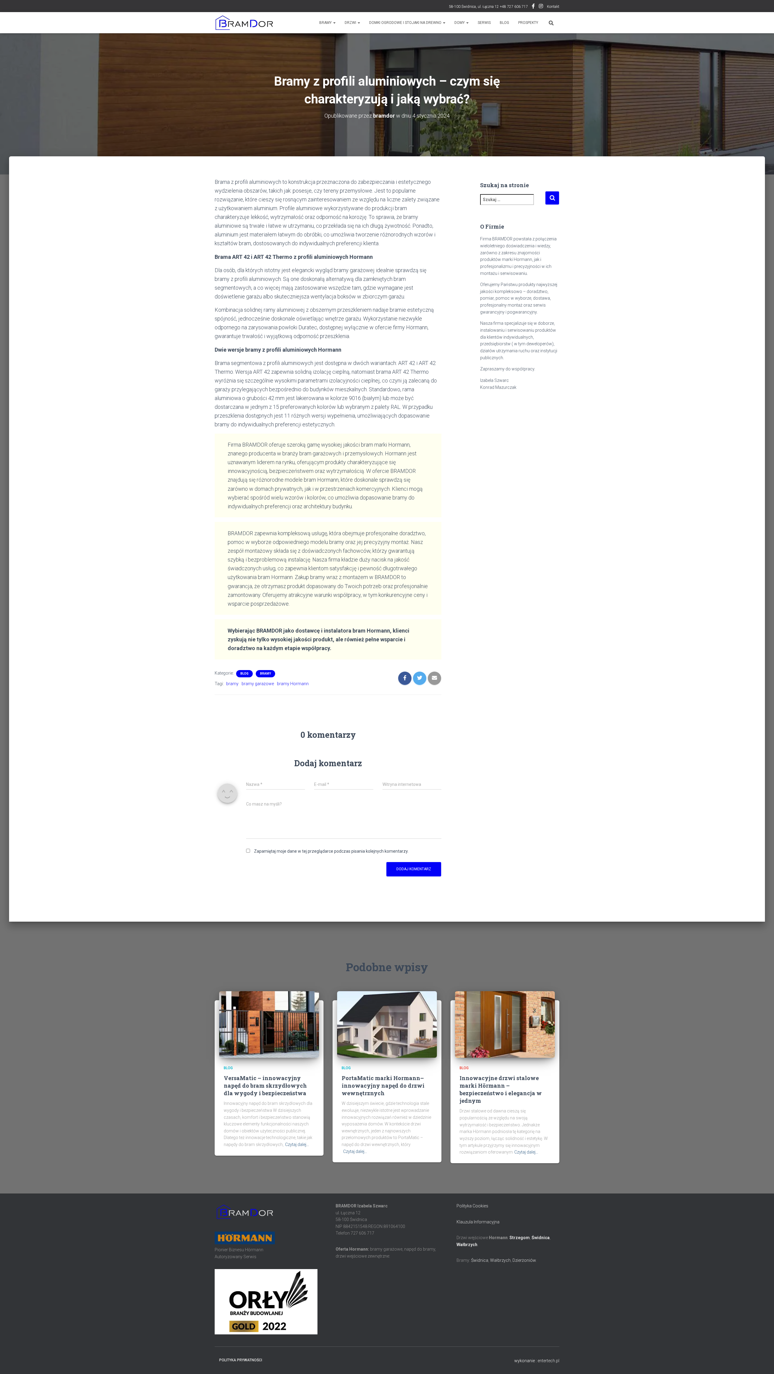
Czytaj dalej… (297, 1144)
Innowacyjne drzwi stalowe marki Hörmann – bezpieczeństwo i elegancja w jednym (501, 1089)
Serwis (484, 23)
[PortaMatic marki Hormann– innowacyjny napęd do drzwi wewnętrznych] (387, 1024)
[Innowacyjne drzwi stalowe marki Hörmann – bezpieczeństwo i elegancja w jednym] (505, 1024)
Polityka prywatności (240, 1360)
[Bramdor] (244, 22)
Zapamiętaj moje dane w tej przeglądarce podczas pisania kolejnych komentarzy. (331, 851)
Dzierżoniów (524, 1260)
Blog (504, 23)
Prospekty (528, 23)
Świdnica (541, 1237)
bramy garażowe (258, 683)
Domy (460, 23)
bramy (232, 683)
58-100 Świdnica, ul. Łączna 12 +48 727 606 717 (488, 7)
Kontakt (553, 7)
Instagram (541, 7)
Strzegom (519, 1237)
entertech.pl (548, 1360)
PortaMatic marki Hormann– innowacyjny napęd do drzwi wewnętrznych (383, 1085)
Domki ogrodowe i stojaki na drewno (405, 23)
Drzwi (351, 23)
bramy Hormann (293, 683)
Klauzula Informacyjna (478, 1221)
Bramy (326, 23)
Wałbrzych (467, 1244)
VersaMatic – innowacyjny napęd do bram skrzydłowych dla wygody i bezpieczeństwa (265, 1085)
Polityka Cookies (472, 1205)
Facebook (533, 7)
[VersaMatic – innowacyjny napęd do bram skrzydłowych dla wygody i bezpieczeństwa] (269, 1024)
